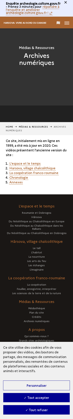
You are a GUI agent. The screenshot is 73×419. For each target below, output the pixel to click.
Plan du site (36, 312)
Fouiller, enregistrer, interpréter (36, 288)
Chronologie (18, 177)
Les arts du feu (36, 261)
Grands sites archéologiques (36, 340)
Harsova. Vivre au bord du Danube (25, 22)
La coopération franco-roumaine (33, 173)
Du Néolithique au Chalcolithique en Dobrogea (36, 233)
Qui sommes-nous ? (36, 336)
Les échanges (36, 265)
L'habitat (36, 252)
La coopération (36, 284)
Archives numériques (36, 321)
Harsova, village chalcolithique (32, 168)
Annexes (16, 182)
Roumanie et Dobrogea (36, 212)
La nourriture (36, 256)
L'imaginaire (37, 269)
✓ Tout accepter (36, 397)
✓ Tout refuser (37, 410)
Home (9, 126)
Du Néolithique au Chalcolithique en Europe (36, 221)
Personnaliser (36, 385)
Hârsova (36, 217)
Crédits (36, 316)
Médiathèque (36, 308)
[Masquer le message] (65, 2)
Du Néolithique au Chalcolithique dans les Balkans (36, 227)
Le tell (36, 248)
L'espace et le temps (24, 163)
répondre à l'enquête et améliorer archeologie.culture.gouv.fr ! (32, 9)
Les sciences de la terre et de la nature (36, 293)
